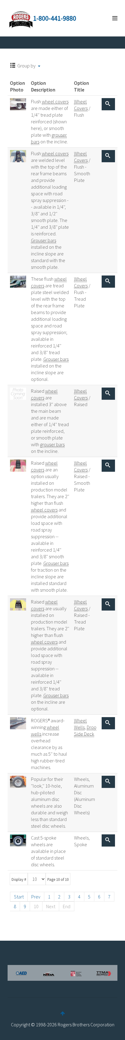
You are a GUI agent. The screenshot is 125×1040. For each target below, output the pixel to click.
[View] (108, 104)
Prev (35, 897)
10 (36, 906)
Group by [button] (26, 66)
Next (50, 906)
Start (19, 897)
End (66, 906)
